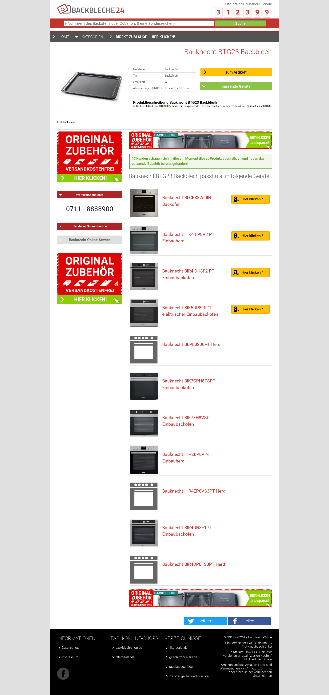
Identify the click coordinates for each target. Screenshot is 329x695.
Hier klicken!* (252, 199)
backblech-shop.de (129, 647)
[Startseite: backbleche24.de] (90, 13)
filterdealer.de (125, 657)
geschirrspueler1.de (183, 657)
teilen (249, 621)
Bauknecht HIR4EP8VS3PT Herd (193, 491)
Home (64, 37)
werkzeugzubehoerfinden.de (189, 676)
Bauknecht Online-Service (90, 240)
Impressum (70, 657)
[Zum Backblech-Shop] (200, 148)
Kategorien (92, 37)
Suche (240, 23)
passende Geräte (236, 86)
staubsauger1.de (181, 667)
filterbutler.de (178, 647)
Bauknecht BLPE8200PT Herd (191, 344)
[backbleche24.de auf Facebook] (63, 679)
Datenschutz (70, 647)
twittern (205, 621)
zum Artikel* (236, 72)
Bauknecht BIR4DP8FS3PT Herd (193, 564)
